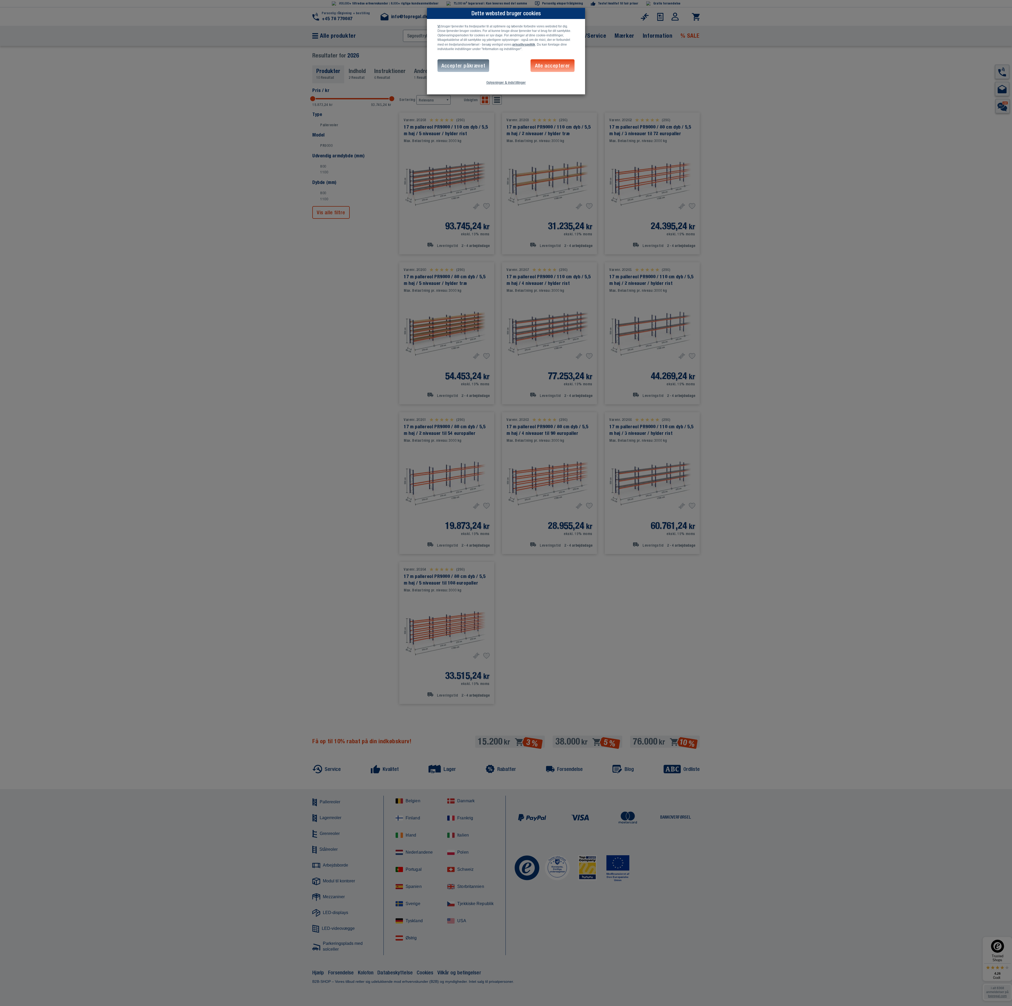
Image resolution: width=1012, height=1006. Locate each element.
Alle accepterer (552, 65)
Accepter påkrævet (463, 65)
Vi (438, 26)
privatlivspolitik (523, 44)
